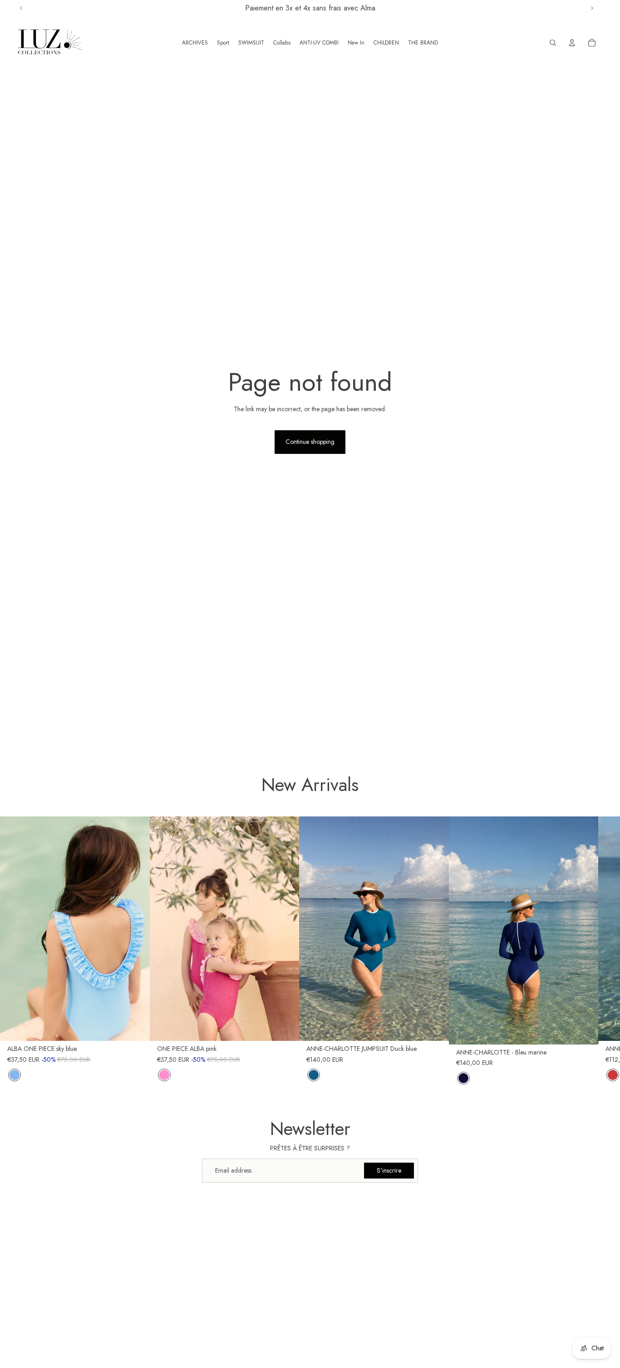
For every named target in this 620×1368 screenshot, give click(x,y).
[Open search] (553, 43)
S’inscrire (389, 1170)
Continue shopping (310, 441)
